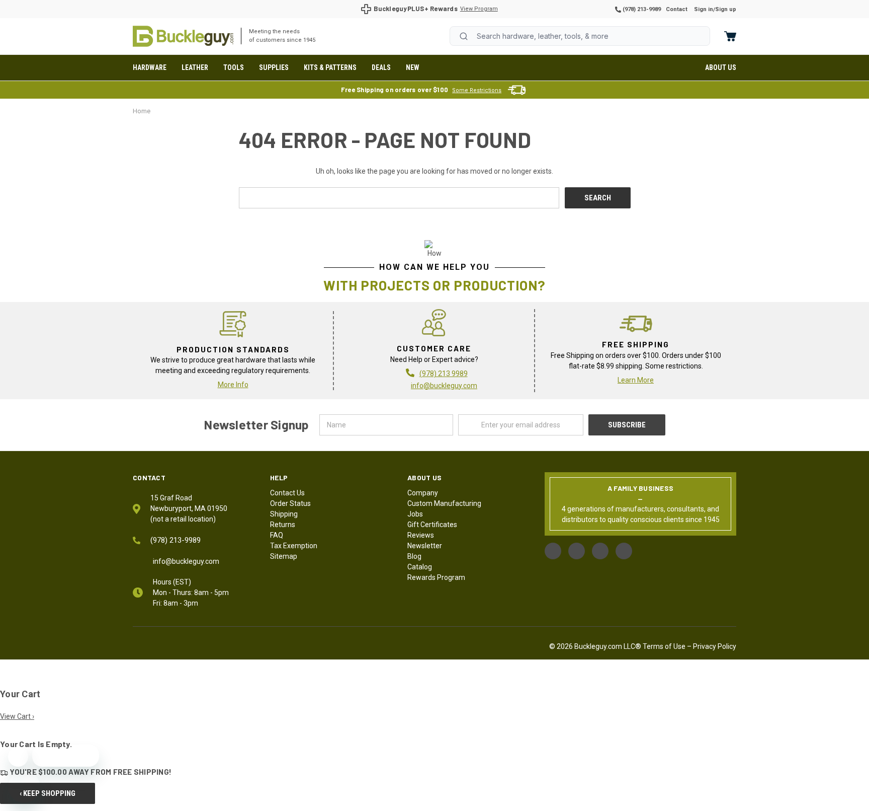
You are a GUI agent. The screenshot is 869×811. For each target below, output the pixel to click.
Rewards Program (436, 577)
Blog (414, 556)
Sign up (725, 9)
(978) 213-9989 (641, 9)
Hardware (149, 67)
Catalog (419, 567)
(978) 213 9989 (443, 374)
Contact (676, 9)
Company (422, 493)
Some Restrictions (476, 90)
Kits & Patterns (330, 67)
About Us (720, 67)
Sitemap (283, 556)
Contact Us (287, 493)
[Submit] (464, 36)
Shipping (284, 514)
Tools (233, 67)
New (412, 67)
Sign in (703, 9)
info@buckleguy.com (444, 386)
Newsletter (424, 546)
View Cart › (17, 716)
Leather (195, 67)
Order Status (290, 503)
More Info (233, 385)
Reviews (420, 535)
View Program (479, 9)
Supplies (274, 67)
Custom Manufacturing (444, 503)
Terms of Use (664, 646)
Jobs (415, 514)
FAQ (276, 535)
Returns (282, 525)
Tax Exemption (293, 546)
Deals (381, 67)
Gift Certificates (432, 525)
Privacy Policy (714, 646)
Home (183, 36)
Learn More (636, 380)
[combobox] (580, 36)
